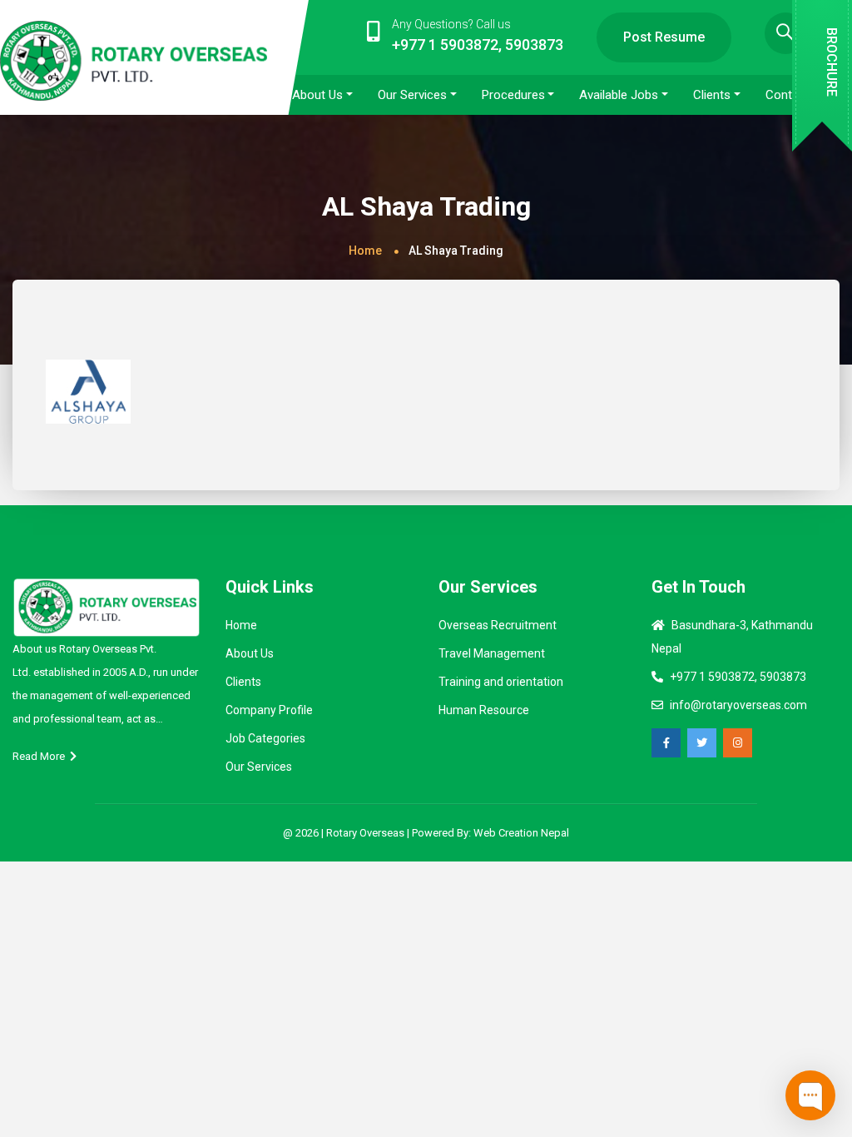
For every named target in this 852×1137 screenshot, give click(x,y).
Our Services (258, 766)
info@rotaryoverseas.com (738, 705)
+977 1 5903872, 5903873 (738, 676)
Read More (41, 756)
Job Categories (265, 738)
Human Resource (483, 710)
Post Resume (664, 37)
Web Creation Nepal (521, 833)
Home (365, 250)
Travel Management (491, 653)
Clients (243, 681)
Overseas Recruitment (497, 625)
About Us (249, 653)
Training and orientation (500, 681)
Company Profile (269, 710)
